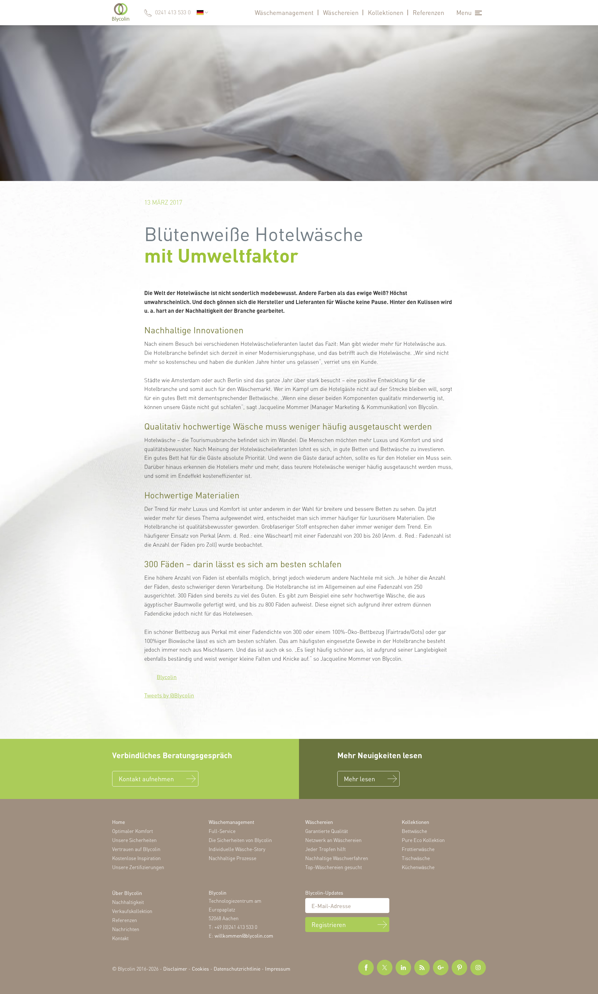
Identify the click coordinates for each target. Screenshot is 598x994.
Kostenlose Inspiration (136, 858)
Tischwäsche (416, 858)
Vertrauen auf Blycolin (136, 849)
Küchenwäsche (418, 867)
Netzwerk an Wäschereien (333, 840)
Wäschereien (340, 12)
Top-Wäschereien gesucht (333, 867)
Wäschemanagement (284, 12)
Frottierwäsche (418, 849)
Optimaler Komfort (132, 831)
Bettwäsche (414, 831)
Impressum (277, 968)
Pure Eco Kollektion (423, 840)
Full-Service (222, 831)
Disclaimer (175, 968)
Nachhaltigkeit (128, 902)
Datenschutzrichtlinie (237, 968)
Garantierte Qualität (326, 831)
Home (118, 822)
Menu (464, 12)
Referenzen (428, 12)
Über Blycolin (127, 893)
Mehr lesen (359, 779)
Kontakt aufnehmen (146, 779)
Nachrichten (125, 929)
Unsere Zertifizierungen (138, 867)
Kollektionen (385, 12)
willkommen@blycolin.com (244, 935)
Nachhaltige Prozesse (232, 858)
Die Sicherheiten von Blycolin (240, 840)
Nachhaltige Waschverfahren (336, 858)
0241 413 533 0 (173, 12)
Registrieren (328, 924)
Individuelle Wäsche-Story (237, 849)
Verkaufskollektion (132, 911)
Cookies (200, 968)
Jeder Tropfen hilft (325, 849)
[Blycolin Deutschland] (120, 12)
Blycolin (167, 676)
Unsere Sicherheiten (134, 840)
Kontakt (120, 938)
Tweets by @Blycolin (169, 695)
